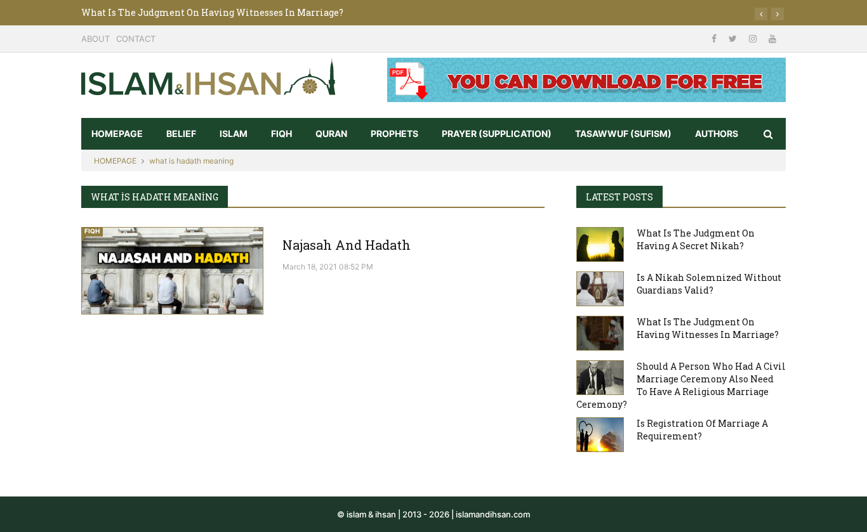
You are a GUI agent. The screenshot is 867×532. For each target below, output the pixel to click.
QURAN (331, 133)
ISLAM (234, 133)
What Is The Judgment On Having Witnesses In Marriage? (212, 12)
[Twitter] (734, 38)
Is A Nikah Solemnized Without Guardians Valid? (709, 283)
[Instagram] (754, 38)
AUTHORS (716, 133)
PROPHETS (394, 133)
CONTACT (136, 39)
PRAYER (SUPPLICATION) (497, 133)
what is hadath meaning (191, 160)
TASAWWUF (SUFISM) (623, 133)
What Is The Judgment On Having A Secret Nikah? (696, 239)
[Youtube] (772, 38)
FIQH (281, 133)
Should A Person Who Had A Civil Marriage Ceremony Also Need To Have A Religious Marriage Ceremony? (681, 385)
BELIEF (181, 133)
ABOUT (95, 39)
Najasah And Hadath (346, 245)
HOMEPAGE (117, 133)
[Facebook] (715, 38)
